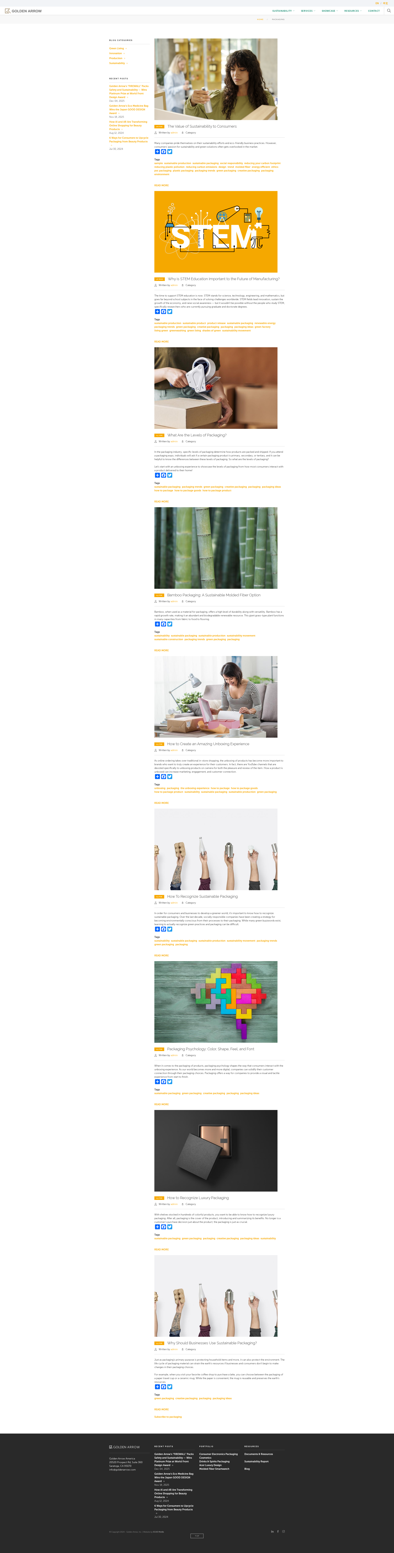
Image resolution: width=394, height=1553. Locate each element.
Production (115, 58)
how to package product (217, 490)
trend (231, 166)
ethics (274, 166)
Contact (374, 11)
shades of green (211, 330)
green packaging (226, 170)
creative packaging (249, 170)
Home (260, 19)
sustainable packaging (206, 163)
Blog (247, 1468)
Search (388, 11)
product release (216, 323)
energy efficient (261, 166)
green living (194, 330)
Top (197, 1536)
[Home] (23, 11)
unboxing (159, 788)
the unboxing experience (195, 788)
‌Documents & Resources (258, 1454)
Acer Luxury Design (210, 1465)
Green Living (116, 48)
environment (161, 174)
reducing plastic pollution (169, 166)
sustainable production (177, 163)
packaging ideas (243, 326)
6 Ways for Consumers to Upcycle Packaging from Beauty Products (128, 139)
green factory (262, 326)
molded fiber (242, 166)
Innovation (115, 53)
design (222, 166)
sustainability (162, 635)
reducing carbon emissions (201, 166)
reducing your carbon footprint (262, 163)
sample (158, 163)
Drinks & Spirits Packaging (214, 1461)
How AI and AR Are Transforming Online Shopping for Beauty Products (128, 125)
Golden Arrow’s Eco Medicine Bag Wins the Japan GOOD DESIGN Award (128, 109)
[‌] (272, 1531)
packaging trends (205, 170)
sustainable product (194, 323)
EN (377, 3)
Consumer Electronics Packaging (218, 1454)
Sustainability (117, 63)
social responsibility (231, 163)
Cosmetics (205, 1457)
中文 (385, 3)
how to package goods (188, 490)
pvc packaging (162, 170)
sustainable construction (168, 639)
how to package (163, 490)
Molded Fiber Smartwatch (214, 1468)
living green (161, 330)
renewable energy (265, 323)
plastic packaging (183, 170)
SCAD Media (158, 1532)
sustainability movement (236, 330)
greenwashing (177, 330)
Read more (161, 185)
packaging (267, 170)
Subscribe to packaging (168, 1416)
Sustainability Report (256, 1461)
